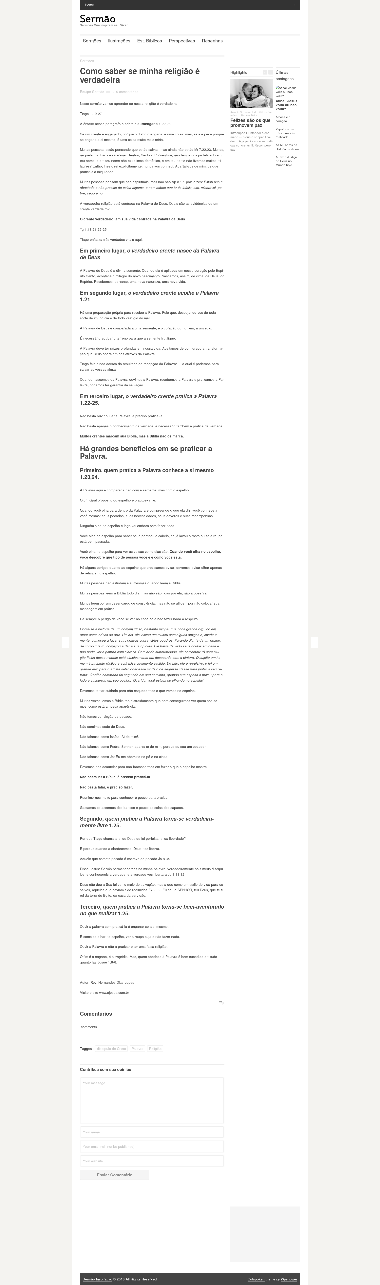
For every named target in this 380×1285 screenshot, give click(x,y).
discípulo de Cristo (111, 1048)
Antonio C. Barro (240, 112)
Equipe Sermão (92, 91)
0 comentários (127, 91)
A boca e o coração (283, 119)
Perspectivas (182, 40)
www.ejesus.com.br (114, 992)
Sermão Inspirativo (97, 1278)
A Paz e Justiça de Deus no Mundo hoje (286, 161)
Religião (155, 1048)
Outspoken (256, 1278)
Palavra (137, 1048)
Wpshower (289, 1278)
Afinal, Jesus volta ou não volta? (286, 105)
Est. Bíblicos (149, 40)
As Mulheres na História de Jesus (287, 147)
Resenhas (212, 40)
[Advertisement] (265, 1234)
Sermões (92, 40)
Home (89, 4)
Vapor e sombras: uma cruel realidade (286, 133)
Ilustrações (119, 40)
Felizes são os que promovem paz (250, 122)
